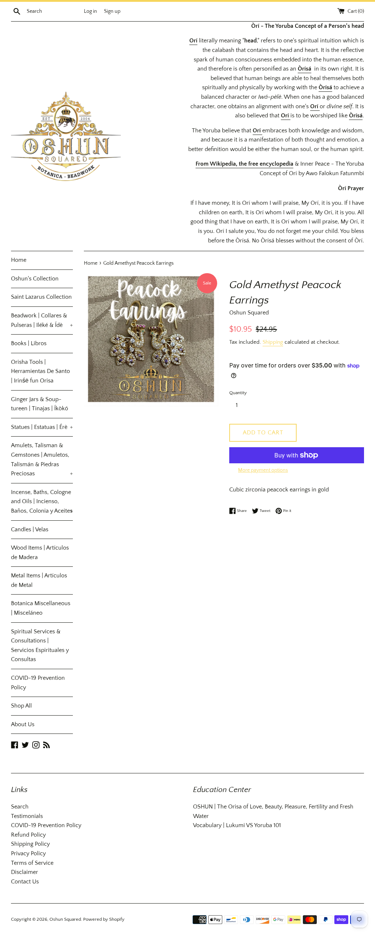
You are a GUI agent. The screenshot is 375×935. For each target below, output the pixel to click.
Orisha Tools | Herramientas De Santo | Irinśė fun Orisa (40, 371)
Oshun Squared (65, 919)
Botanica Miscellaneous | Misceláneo (40, 608)
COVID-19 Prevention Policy (38, 683)
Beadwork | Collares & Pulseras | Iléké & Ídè (42, 320)
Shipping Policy (30, 844)
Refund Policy (28, 835)
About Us (22, 724)
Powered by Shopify (104, 919)
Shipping (273, 342)
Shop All (21, 705)
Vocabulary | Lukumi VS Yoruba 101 (237, 825)
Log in (90, 11)
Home (18, 260)
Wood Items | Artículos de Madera (40, 552)
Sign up (112, 11)
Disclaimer (24, 872)
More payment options (263, 470)
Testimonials (27, 816)
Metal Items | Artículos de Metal (39, 580)
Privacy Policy (28, 853)
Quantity (238, 392)
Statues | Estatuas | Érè (42, 427)
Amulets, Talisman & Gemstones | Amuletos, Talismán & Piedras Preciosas (42, 459)
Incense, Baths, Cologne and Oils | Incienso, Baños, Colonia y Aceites (42, 501)
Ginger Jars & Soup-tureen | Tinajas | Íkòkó (39, 404)
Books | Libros (29, 343)
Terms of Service (32, 863)
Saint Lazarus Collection (41, 297)
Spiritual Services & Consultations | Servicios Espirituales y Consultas (40, 645)
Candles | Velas (29, 529)
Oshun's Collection (35, 278)
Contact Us (25, 881)
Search (20, 806)
